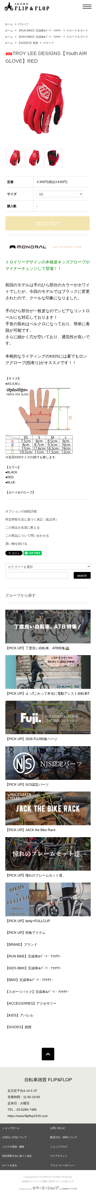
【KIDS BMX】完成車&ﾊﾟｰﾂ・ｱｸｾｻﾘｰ (40, 36)
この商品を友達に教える (22, 527)
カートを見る (9, 1165)
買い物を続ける (16, 543)
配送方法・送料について (63, 1137)
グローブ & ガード (77, 30)
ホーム (9, 24)
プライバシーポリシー (62, 1165)
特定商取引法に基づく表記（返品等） (31, 519)
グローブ (23, 24)
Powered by (25, 1189)
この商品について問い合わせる (27, 535)
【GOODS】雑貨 (28, 42)
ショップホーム (10, 1128)
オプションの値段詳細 (21, 511)
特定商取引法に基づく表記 (17, 1156)
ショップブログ (58, 1146)
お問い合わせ (57, 1128)
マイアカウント (58, 1156)
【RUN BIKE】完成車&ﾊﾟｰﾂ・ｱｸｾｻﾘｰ (40, 30)
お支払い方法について (14, 1137)
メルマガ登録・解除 (13, 1146)
